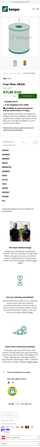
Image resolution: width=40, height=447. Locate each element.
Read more (32, 362)
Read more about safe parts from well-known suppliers (18, 129)
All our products (15, 73)
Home (5, 73)
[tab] (9, 142)
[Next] (35, 142)
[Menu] (37, 9)
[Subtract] (5, 96)
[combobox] (20, 437)
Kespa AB (4, 420)
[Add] (14, 96)
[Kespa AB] (10, 9)
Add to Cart (27, 96)
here (30, 312)
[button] (33, 9)
